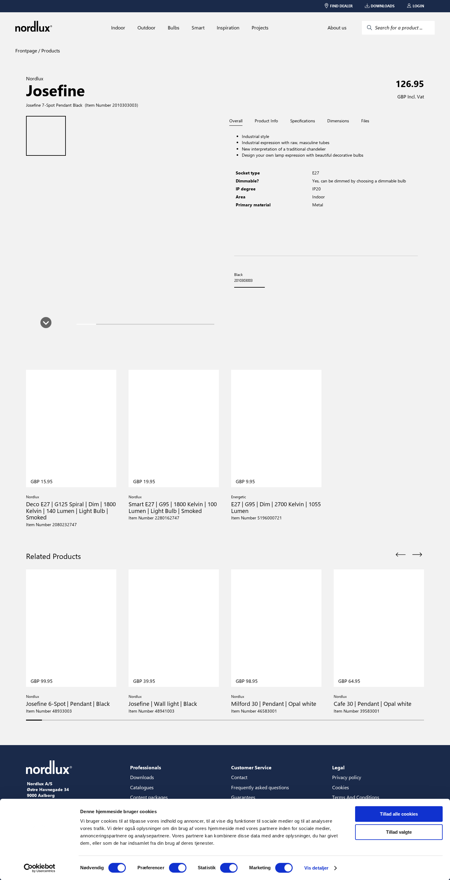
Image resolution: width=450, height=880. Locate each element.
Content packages (149, 797)
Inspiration (228, 27)
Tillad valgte (399, 832)
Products (50, 50)
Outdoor (146, 27)
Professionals (145, 767)
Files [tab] (365, 120)
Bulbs (173, 27)
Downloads (142, 777)
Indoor (118, 27)
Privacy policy (346, 777)
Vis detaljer (316, 867)
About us (337, 27)
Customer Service (251, 767)
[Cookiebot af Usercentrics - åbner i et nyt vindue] (39, 868)
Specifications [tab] (302, 120)
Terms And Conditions (355, 797)
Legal (338, 767)
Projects (260, 27)
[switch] (177, 868)
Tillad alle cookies (399, 814)
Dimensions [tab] (338, 120)
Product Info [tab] (266, 120)
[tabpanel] (326, 191)
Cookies (340, 787)
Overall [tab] (235, 121)
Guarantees (243, 797)
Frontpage (26, 50)
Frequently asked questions (260, 787)
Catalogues (142, 787)
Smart (198, 27)
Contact (239, 777)
